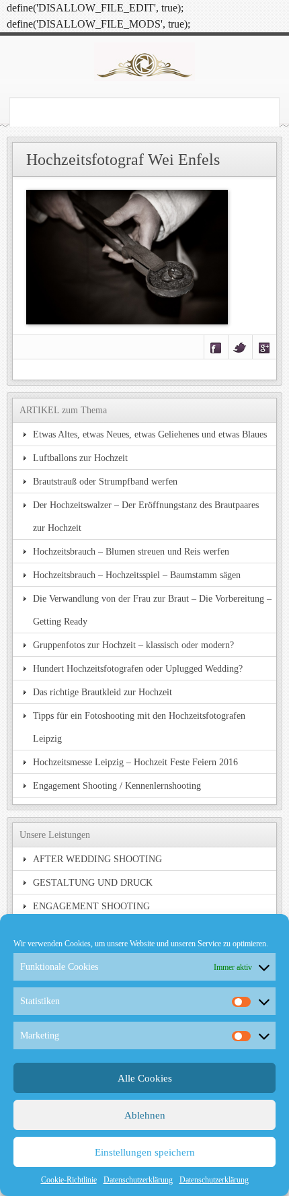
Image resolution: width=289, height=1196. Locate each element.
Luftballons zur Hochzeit (80, 457)
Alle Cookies (145, 1078)
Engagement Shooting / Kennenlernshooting (117, 785)
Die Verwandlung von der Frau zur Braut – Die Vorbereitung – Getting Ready (152, 610)
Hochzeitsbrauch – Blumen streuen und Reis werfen (131, 551)
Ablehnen (144, 1115)
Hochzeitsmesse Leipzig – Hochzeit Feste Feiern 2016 (135, 762)
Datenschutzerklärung (138, 1180)
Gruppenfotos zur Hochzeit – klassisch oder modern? (133, 644)
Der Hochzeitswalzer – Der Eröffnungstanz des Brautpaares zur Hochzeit (146, 516)
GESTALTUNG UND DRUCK (93, 882)
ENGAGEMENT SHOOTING (91, 906)
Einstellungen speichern (145, 1152)
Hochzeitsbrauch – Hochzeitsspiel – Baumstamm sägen (137, 574)
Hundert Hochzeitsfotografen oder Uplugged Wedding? (138, 668)
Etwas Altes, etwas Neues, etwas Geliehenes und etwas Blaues (150, 434)
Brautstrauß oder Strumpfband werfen (105, 481)
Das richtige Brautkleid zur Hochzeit (102, 692)
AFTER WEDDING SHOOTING (97, 858)
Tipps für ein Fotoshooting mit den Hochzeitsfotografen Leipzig (139, 727)
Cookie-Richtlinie (69, 1180)
